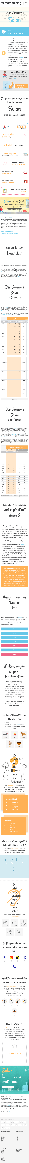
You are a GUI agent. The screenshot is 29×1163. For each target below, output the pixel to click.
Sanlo (14, 645)
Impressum (18, 1150)
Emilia (2, 1138)
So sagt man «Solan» (8, 136)
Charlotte (3, 1137)
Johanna (3, 1142)
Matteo (14, 433)
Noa (2, 1159)
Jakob (10, 312)
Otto (15, 804)
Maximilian (14, 312)
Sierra (13, 823)
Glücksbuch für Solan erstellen (14, 209)
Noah (3, 352)
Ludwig (16, 806)
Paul (7, 312)
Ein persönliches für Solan (21, 127)
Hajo (2, 1158)
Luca (3, 460)
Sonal (14, 654)
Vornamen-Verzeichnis (7, 1119)
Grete (2, 1150)
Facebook (17, 1151)
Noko (3, 393)
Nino (3, 472)
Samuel (16, 802)
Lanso (14, 633)
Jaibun (14, 314)
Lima (13, 827)
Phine (2, 1153)
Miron (3, 478)
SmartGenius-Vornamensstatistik (7, 495)
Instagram (17, 1152)
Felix (3, 336)
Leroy (3, 490)
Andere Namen (18, 163)
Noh (2, 492)
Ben (17, 1141)
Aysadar (9, 314)
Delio (3, 476)
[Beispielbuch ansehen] (14, 85)
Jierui (3, 358)
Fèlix (6, 314)
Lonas (14, 641)
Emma (2, 1141)
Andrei (4, 436)
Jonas (3, 349)
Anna (2, 1139)
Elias (19, 312)
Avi (10, 436)
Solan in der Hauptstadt (15, 145)
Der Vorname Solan (7, 173)
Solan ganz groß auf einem (18, 191)
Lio (2, 470)
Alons (14, 629)
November (15, 831)
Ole (1, 436)
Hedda (3, 1160)
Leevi (2, 1151)
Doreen (2, 1157)
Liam (10, 433)
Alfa (13, 829)
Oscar (13, 825)
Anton (15, 808)
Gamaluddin (4, 362)
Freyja (2, 1152)
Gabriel (3, 462)
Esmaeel (3, 389)
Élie (6, 436)
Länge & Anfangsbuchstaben (10, 154)
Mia (2, 1140)
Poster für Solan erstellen (8, 1087)
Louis (3, 468)
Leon (3, 343)
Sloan (14, 650)
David (3, 339)
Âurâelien (3, 314)
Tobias (3, 346)
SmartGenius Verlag (19, 1149)
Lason (13, 623)
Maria (2, 1136)
